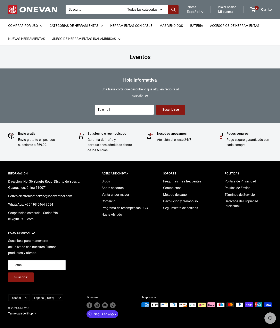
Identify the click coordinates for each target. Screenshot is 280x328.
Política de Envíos (237, 188)
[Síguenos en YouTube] (105, 305)
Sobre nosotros (113, 188)
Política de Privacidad (240, 181)
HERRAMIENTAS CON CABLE (131, 26)
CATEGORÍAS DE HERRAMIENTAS (74, 26)
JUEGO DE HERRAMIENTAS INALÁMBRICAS (84, 39)
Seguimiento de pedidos (180, 208)
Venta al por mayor (115, 195)
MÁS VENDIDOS (171, 26)
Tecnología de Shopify (22, 313)
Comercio (108, 201)
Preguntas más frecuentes (182, 181)
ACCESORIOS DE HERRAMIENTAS (234, 26)
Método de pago (175, 195)
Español (15, 298)
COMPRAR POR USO (23, 26)
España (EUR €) (44, 298)
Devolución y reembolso (180, 201)
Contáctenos (172, 188)
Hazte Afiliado (112, 214)
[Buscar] (173, 9)
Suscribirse (170, 110)
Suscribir (20, 277)
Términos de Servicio (240, 195)
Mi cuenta (225, 12)
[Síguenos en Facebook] (89, 305)
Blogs (106, 181)
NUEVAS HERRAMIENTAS (26, 39)
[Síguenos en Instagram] (97, 305)
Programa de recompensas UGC (125, 208)
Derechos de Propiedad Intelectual (241, 203)
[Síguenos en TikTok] (113, 305)
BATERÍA (196, 26)
